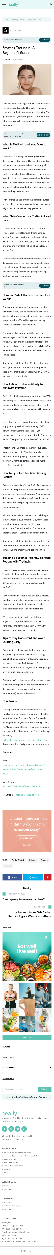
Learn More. (27, 838)
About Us (7, 1169)
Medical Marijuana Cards (13, 1166)
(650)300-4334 (16, 1225)
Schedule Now (43, 135)
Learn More (44, 286)
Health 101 (7, 1186)
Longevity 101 (8, 1189)
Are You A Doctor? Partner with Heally (17, 1152)
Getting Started (18, 860)
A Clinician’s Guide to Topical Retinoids (22, 786)
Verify (6, 1172)
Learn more (44, 40)
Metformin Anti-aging (12, 1206)
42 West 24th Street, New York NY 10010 (20, 1241)
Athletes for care (10, 1159)
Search (44, 1089)
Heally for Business (11, 1162)
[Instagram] (17, 1129)
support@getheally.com (19, 1232)
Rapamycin (8, 1202)
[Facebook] (4, 1129)
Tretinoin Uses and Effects (27, 794)
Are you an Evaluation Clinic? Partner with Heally (22, 1156)
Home (7, 20)
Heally (7, 60)
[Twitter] (11, 1129)
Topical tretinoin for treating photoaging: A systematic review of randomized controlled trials (24, 769)
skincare (44, 860)
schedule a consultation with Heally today (23, 739)
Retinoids (32, 860)
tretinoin (8, 866)
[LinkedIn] (24, 1129)
